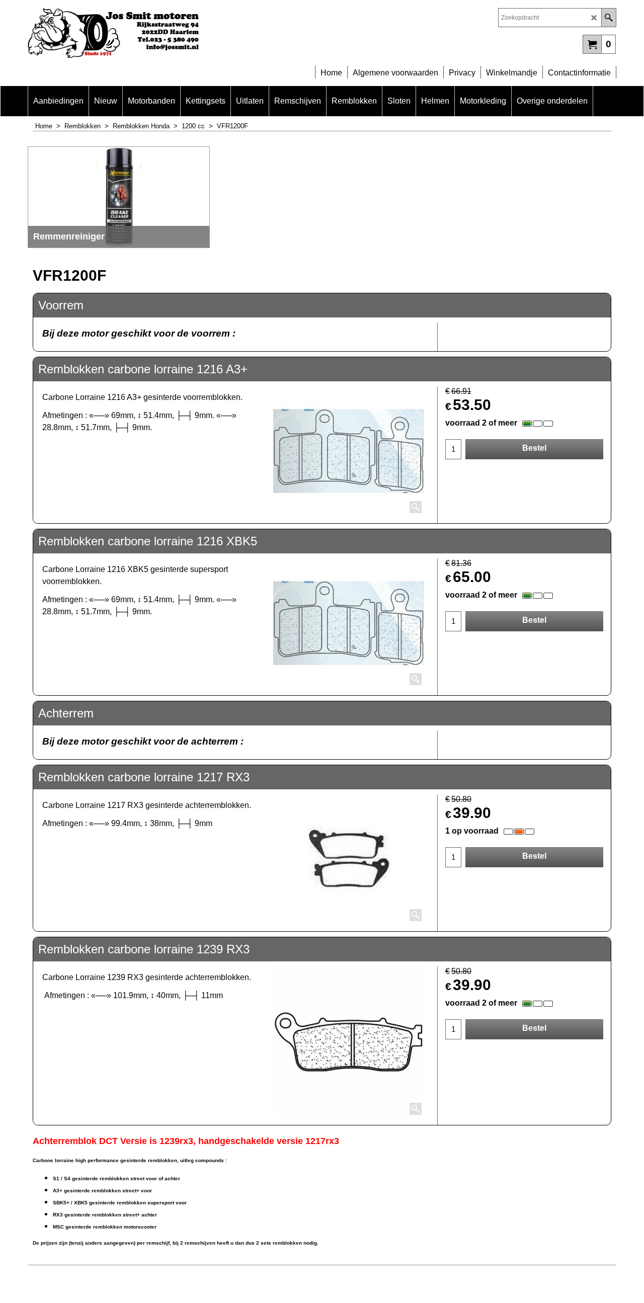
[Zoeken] (608, 18)
